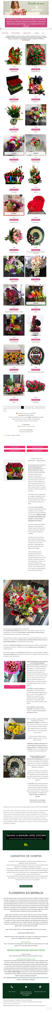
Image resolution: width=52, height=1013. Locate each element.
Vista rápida (14, 64)
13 (40, 407)
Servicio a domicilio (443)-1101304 (26, 835)
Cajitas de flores (10, 33)
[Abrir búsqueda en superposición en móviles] (0, 28)
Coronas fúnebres (37, 33)
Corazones (27, 33)
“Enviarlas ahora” (14, 69)
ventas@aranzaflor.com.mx (40, 991)
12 (37, 407)
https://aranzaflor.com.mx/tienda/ (30, 925)
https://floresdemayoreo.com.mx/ (14, 977)
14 (43, 407)
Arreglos (19, 33)
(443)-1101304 (12, 991)
